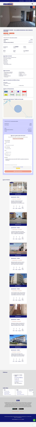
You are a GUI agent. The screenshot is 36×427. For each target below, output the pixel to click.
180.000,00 (31, 40)
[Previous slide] (1, 16)
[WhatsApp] (34, 420)
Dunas (18, 80)
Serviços (30, 391)
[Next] (25, 187)
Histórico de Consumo (7, 394)
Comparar (12, 33)
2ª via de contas (6, 391)
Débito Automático (7, 392)
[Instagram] (19, 400)
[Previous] (11, 187)
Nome (5, 143)
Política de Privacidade (15, 411)
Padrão (11, 30)
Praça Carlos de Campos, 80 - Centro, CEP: (19, 377)
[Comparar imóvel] (25, 184)
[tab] (31, 7)
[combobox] (18, 142)
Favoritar (6, 33)
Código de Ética (19, 391)
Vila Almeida (17, 30)
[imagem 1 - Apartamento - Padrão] (18, 218)
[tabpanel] (18, 16)
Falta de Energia (6, 393)
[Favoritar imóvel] (25, 182)
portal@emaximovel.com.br (19, 381)
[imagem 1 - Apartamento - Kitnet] (18, 187)
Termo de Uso (22, 411)
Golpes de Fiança (19, 392)
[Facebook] (17, 400)
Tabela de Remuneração (20, 394)
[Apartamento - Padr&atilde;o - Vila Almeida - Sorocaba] (9, 4)
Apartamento (6, 30)
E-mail (5, 150)
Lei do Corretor (19, 393)
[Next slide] (34, 16)
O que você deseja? (7, 140)
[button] (33, 1)
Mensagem (6, 157)
